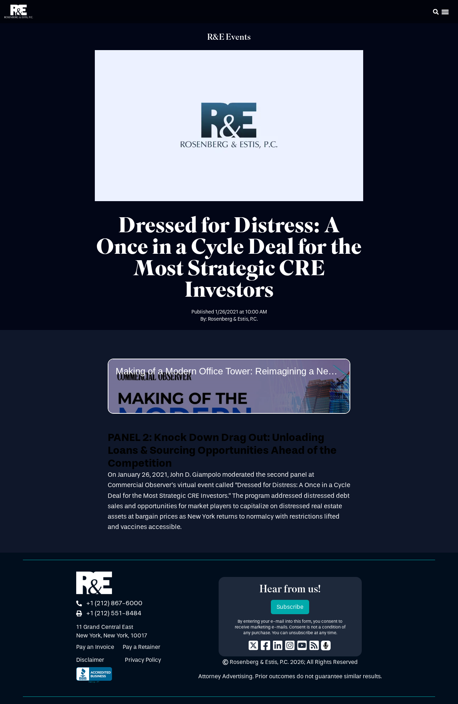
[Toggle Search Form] (436, 12)
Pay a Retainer (141, 647)
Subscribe (290, 606)
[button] (426, 13)
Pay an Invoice (95, 647)
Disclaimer (90, 659)
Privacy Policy (143, 659)
